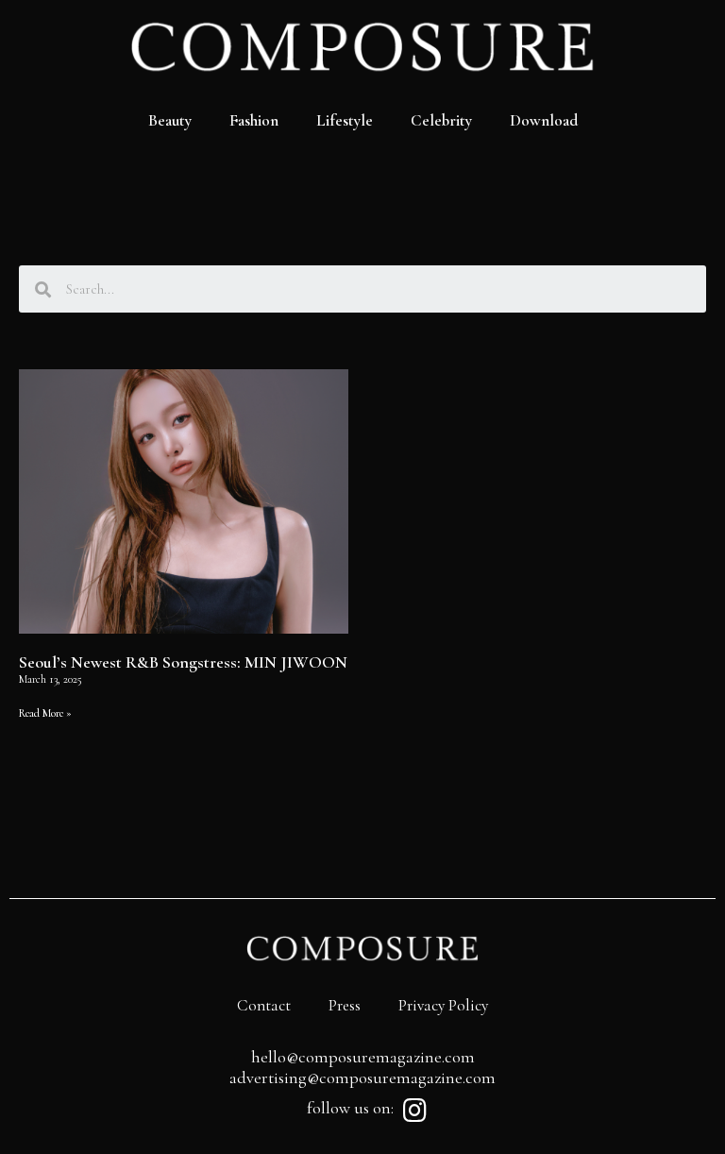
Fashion (253, 120)
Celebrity (441, 120)
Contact (264, 1005)
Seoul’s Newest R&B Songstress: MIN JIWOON (183, 662)
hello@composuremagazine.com (363, 1056)
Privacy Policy (443, 1005)
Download (544, 120)
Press (345, 1005)
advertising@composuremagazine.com (362, 1077)
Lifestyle (344, 120)
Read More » (45, 713)
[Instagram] (414, 1110)
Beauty (170, 120)
